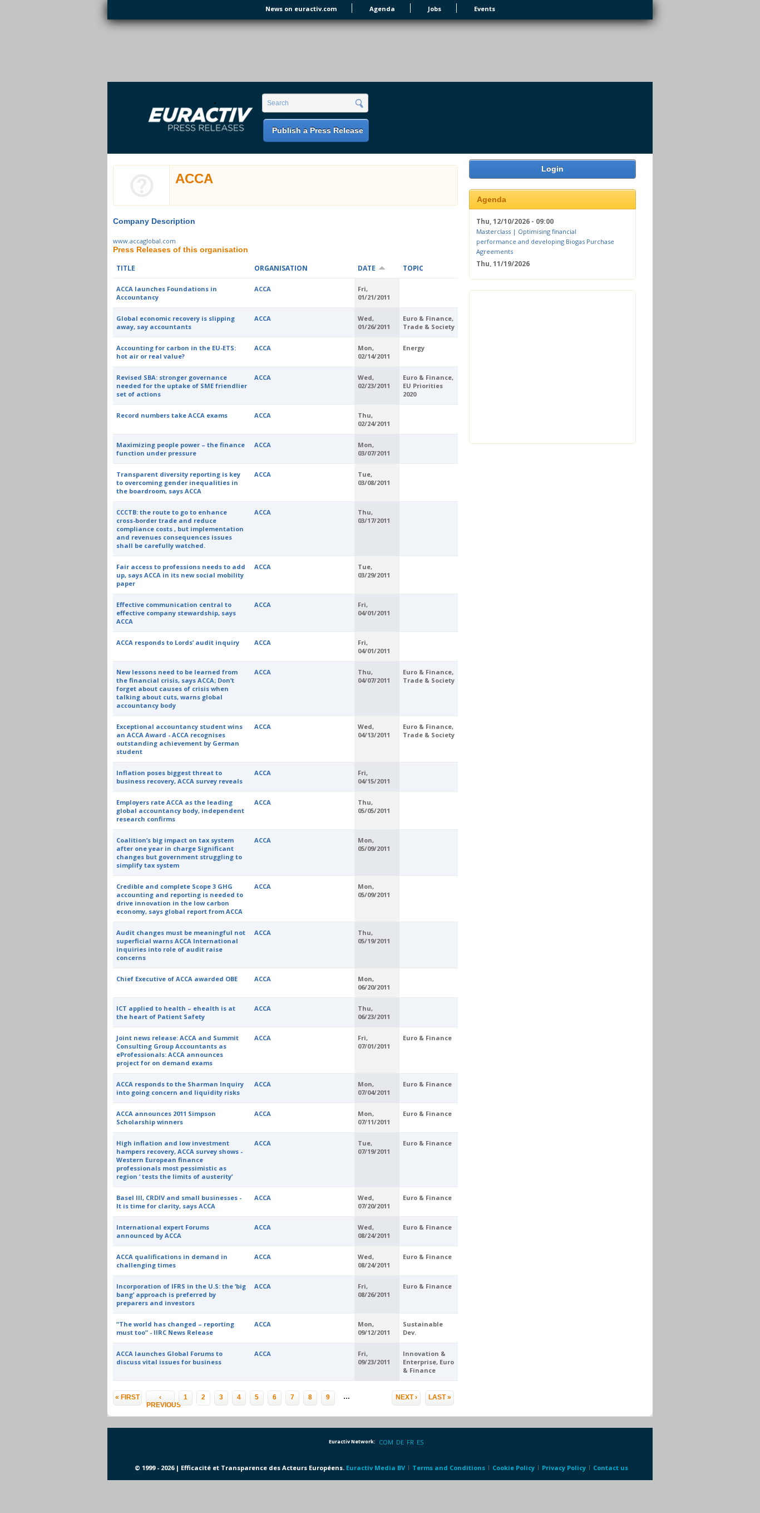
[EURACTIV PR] (187, 118)
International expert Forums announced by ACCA (162, 1231)
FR (410, 1442)
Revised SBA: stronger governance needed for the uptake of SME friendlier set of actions (181, 385)
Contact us (610, 1467)
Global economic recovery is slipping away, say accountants (175, 322)
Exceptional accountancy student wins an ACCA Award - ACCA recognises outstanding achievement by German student (179, 739)
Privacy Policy (564, 1467)
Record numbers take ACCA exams (172, 415)
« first (127, 1397)
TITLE (125, 268)
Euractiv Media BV (375, 1467)
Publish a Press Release (317, 130)
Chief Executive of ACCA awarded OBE (177, 979)
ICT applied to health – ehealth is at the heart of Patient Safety (175, 1012)
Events (484, 8)
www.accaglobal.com (144, 241)
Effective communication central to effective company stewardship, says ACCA (176, 612)
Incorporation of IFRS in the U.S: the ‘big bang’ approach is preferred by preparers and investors (181, 1294)
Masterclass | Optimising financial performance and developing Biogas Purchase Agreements (545, 241)
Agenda (382, 8)
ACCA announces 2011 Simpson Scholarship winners (166, 1117)
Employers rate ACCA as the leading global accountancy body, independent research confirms (180, 810)
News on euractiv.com (301, 8)
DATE (367, 268)
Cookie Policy (513, 1467)
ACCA (262, 289)
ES (420, 1442)
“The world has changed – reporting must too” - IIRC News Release (175, 1328)
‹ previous (160, 1399)
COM (386, 1442)
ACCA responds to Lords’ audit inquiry (177, 642)
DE (400, 1442)
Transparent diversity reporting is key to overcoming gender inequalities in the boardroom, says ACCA (178, 482)
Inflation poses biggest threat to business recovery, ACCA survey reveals (179, 776)
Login (552, 168)
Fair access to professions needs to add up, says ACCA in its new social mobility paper (180, 574)
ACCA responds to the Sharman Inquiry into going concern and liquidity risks (180, 1088)
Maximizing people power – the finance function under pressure (180, 448)
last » (439, 1397)
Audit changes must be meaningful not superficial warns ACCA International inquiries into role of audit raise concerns (180, 945)
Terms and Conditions (448, 1467)
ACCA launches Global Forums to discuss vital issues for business (169, 1357)
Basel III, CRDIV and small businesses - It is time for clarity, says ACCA (178, 1201)
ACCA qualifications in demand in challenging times (172, 1260)
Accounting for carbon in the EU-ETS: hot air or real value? (176, 352)
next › (406, 1397)
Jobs (434, 8)
